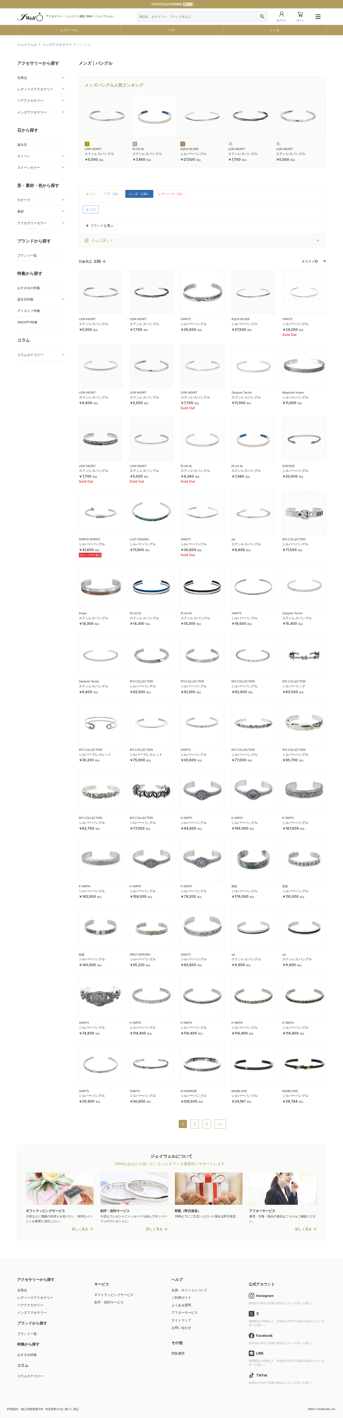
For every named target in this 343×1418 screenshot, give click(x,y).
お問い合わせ (181, 1328)
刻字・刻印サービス (109, 1302)
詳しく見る (80, 1229)
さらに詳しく (99, 240)
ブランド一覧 (27, 255)
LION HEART (93, 149)
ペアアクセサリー (30, 1305)
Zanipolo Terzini (241, 392)
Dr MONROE (189, 1091)
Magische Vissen (293, 392)
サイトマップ (181, 1320)
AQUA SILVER (189, 149)
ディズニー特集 (28, 311)
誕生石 (22, 145)
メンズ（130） (139, 194)
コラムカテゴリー (30, 1376)
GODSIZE (288, 466)
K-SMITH (186, 818)
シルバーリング (293, 686)
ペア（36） (112, 194)
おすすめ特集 (27, 1355)
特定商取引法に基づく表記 (62, 1409)
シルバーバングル (193, 154)
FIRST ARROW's (140, 954)
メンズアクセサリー (32, 1312)
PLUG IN (138, 149)
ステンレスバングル (99, 154)
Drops (83, 613)
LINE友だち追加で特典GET (171, 4)
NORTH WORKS (89, 539)
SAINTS (186, 319)
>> (220, 1124)
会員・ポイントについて (189, 1290)
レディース (69, 30)
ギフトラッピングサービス (113, 1295)
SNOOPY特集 (27, 322)
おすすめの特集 (28, 288)
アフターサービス (185, 1312)
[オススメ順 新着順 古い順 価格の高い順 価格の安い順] (314, 261)
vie (233, 539)
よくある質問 (181, 1305)
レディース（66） (171, 194)
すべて (91, 194)
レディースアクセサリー (35, 1297)
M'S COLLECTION (294, 539)
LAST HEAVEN (139, 539)
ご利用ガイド (181, 1297)
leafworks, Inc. (327, 1409)
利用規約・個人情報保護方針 (25, 1409)
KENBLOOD (239, 1091)
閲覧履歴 (178, 1353)
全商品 (22, 1290)
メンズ (274, 30)
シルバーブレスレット (95, 754)
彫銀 (234, 886)
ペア (171, 30)
